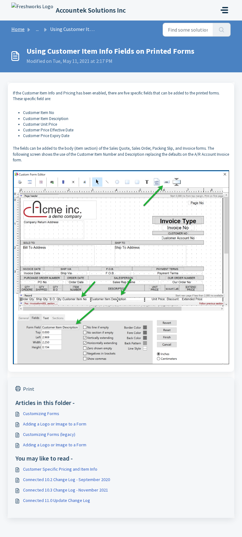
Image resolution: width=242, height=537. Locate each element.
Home (18, 29)
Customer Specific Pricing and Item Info (60, 469)
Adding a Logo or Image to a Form (54, 424)
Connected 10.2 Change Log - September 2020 (66, 479)
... (37, 29)
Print (28, 389)
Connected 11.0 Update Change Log (56, 500)
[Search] (222, 30)
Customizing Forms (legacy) (49, 434)
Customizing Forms (41, 413)
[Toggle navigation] (224, 10)
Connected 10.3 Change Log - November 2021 (65, 490)
